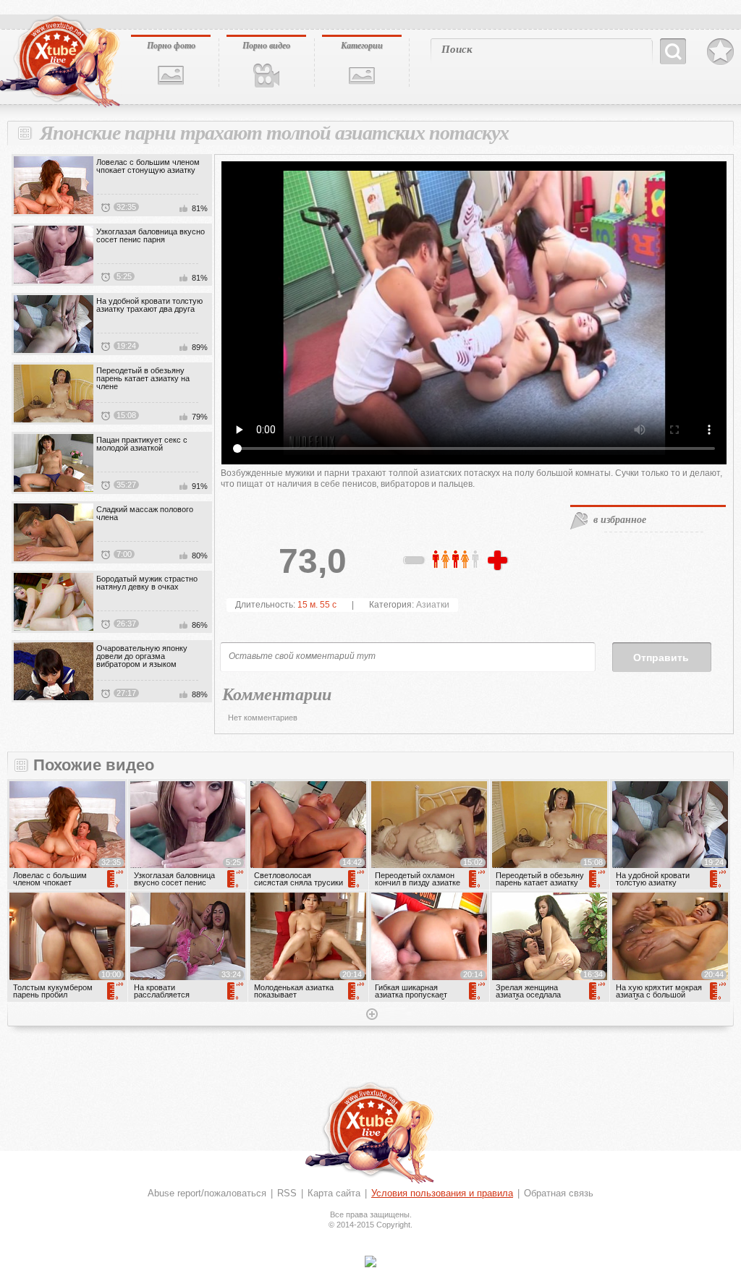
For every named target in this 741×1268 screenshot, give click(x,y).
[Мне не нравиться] (414, 562)
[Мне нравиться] (499, 561)
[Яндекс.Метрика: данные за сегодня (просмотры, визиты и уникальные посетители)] (370, 1261)
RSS (287, 1193)
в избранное (619, 519)
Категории (362, 45)
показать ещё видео (370, 1015)
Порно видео (266, 45)
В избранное (720, 52)
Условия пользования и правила (442, 1193)
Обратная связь (558, 1193)
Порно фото (171, 45)
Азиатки (432, 605)
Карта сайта (334, 1193)
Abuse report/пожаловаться (207, 1193)
